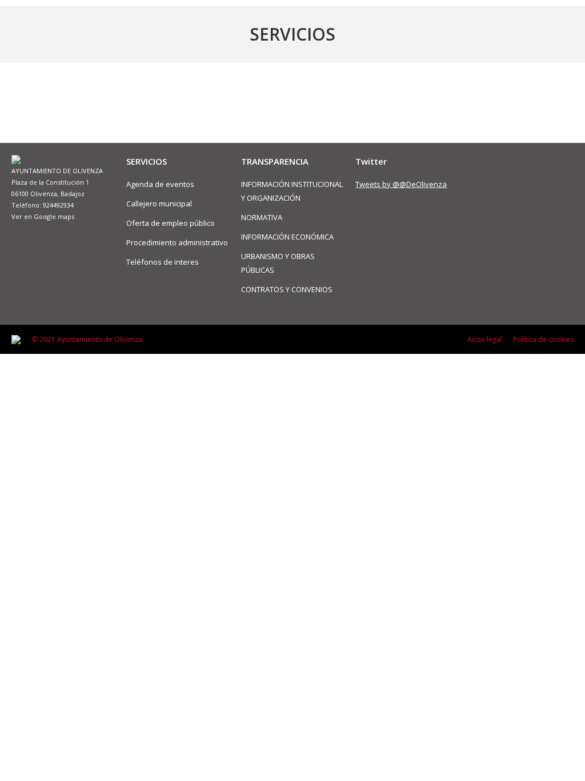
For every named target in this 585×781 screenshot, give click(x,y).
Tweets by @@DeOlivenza (401, 184)
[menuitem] (484, 339)
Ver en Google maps (42, 216)
